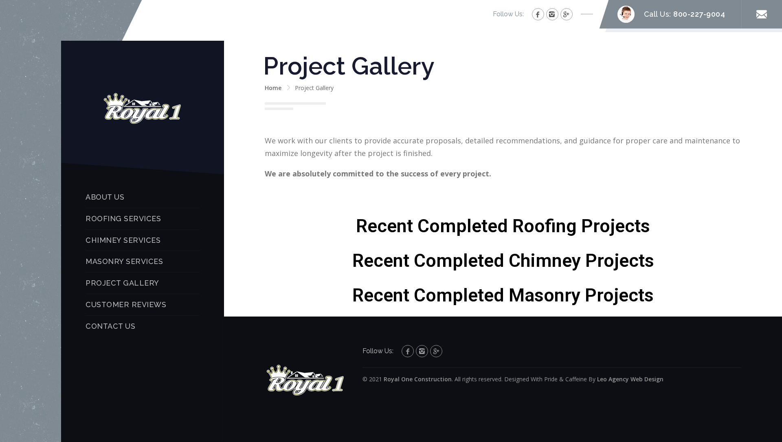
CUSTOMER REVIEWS (126, 304)
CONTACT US (110, 326)
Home (273, 88)
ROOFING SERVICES (123, 218)
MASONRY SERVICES (124, 261)
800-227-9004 (699, 14)
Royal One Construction (418, 379)
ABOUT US (105, 197)
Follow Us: (508, 14)
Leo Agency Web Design (630, 379)
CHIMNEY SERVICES (123, 240)
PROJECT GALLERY (122, 283)
